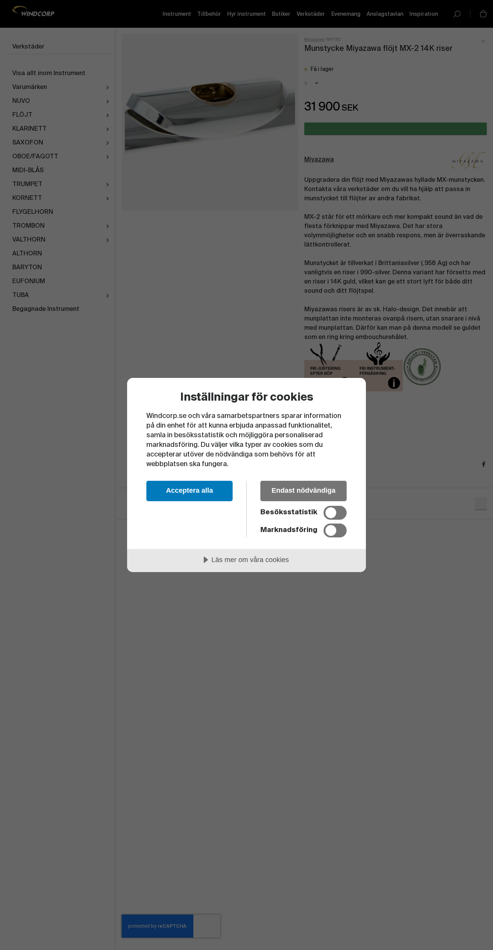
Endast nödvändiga (303, 490)
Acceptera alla (189, 490)
